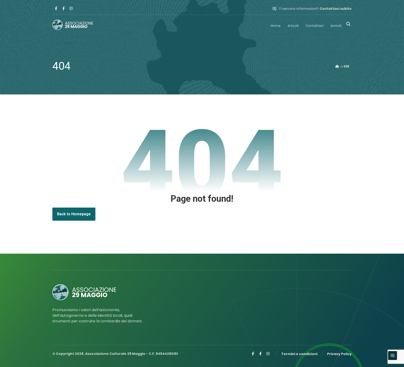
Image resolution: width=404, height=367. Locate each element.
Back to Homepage (74, 214)
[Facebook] (56, 8)
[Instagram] (71, 8)
